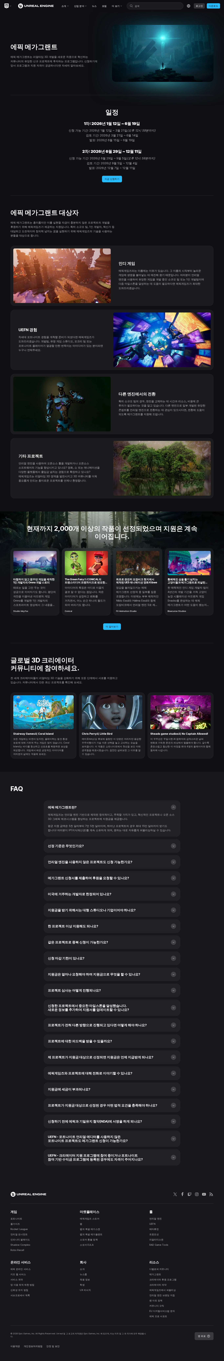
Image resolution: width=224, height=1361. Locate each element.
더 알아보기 (112, 626)
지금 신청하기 (112, 179)
